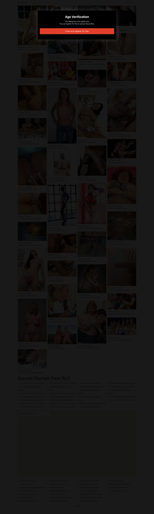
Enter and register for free (77, 31)
